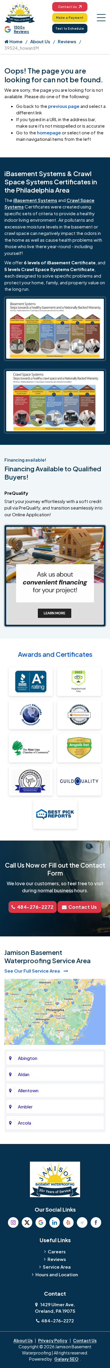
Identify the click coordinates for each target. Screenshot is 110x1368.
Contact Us (67, 7)
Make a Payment (70, 17)
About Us (40, 41)
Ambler (25, 1106)
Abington (27, 1058)
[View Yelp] (68, 1222)
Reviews (67, 41)
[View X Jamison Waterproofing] (27, 1222)
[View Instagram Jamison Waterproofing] (13, 1222)
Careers (57, 1251)
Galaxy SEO (66, 1359)
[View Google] (40, 1222)
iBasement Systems (35, 200)
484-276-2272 (35, 907)
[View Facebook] (96, 1222)
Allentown (28, 1090)
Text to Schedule (69, 28)
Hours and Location (56, 1274)
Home (16, 41)
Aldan (23, 1074)
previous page (63, 106)
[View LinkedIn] (54, 1222)
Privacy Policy (52, 1340)
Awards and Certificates (55, 654)
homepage (49, 132)
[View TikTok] (82, 1222)
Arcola (24, 1122)
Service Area (57, 1267)
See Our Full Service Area (32, 970)
